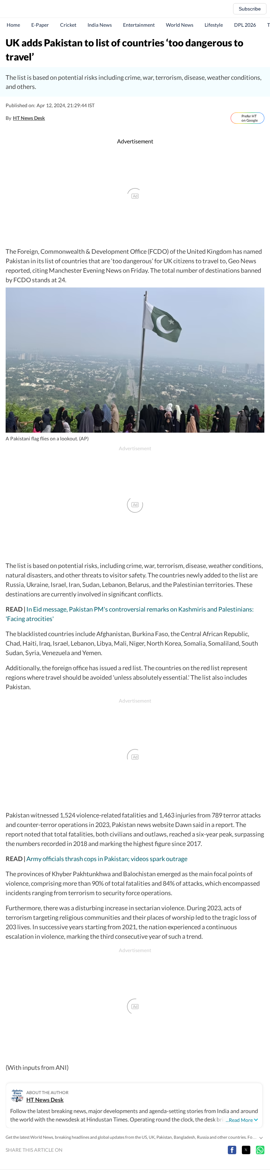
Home (13, 25)
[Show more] (260, 1137)
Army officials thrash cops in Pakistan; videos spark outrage (106, 858)
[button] (232, 1150)
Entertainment (139, 25)
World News (179, 25)
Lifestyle (214, 25)
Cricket (68, 25)
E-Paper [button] (40, 25)
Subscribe (250, 9)
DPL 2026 (245, 25)
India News (100, 25)
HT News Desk (29, 118)
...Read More (239, 1120)
